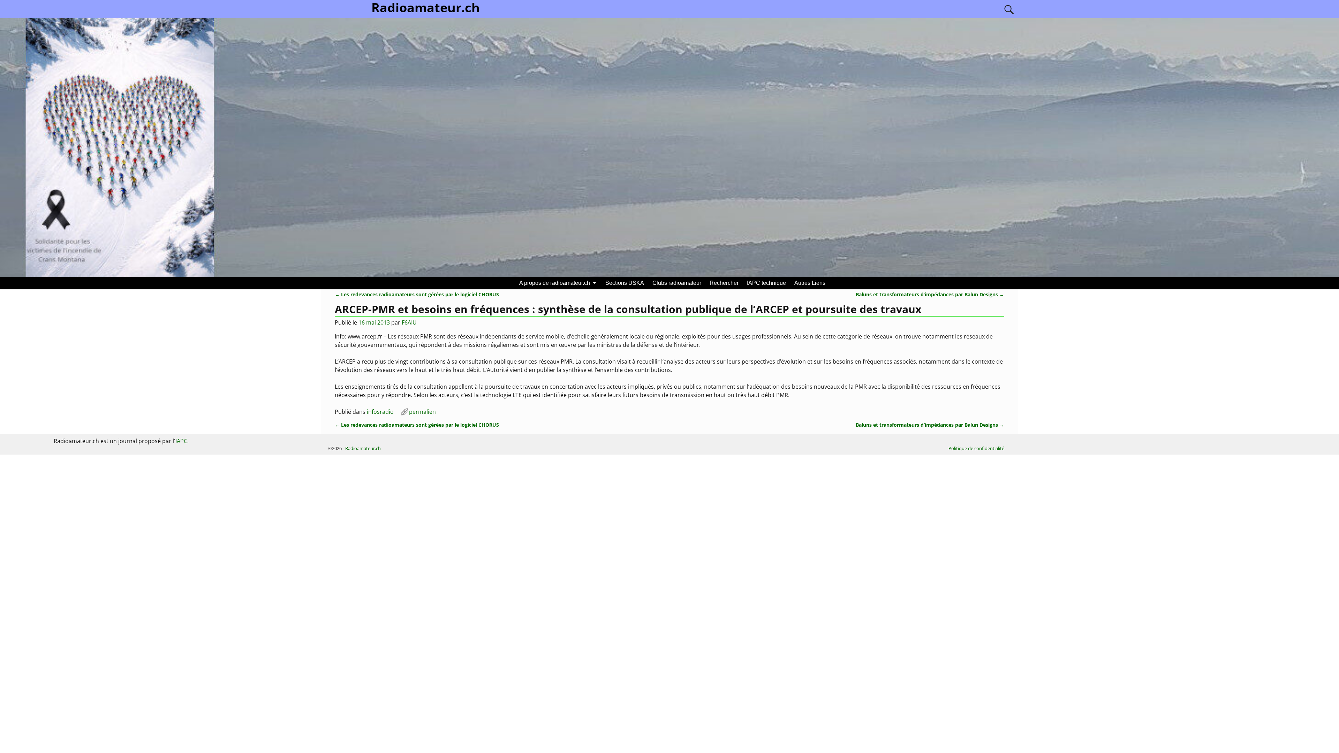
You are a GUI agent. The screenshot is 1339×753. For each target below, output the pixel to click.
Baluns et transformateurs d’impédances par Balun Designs (930, 294)
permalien (422, 412)
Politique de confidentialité (976, 448)
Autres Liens (809, 283)
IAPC (181, 441)
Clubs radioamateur (676, 283)
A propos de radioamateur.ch (554, 283)
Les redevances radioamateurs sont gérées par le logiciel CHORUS (417, 294)
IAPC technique (766, 283)
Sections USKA (624, 283)
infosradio (380, 412)
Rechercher (724, 283)
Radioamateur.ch (363, 448)
